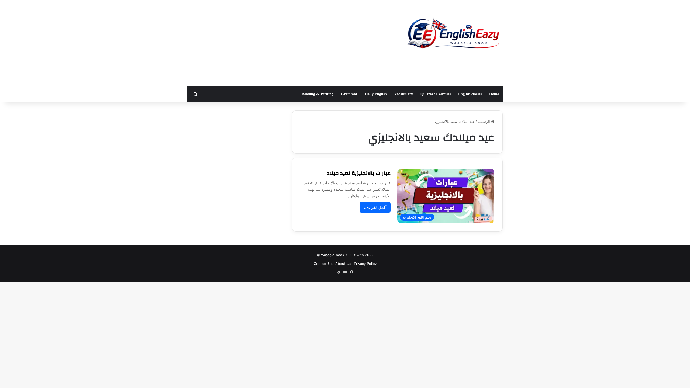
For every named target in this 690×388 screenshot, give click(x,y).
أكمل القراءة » (375, 207)
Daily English (376, 94)
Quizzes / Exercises (435, 94)
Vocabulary (403, 94)
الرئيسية (484, 121)
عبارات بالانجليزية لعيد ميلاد (359, 173)
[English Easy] (453, 34)
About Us (343, 263)
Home (494, 94)
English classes (470, 94)
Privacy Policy (365, 263)
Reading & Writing (317, 94)
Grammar (349, 94)
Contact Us (323, 263)
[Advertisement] (291, 43)
